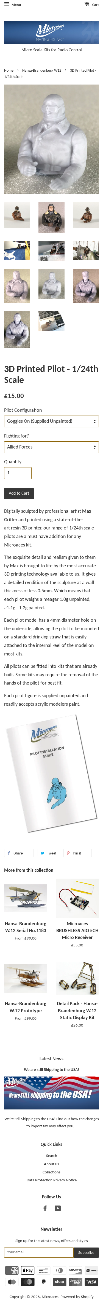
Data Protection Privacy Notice (52, 1180)
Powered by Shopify (77, 1297)
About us (51, 1164)
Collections (51, 1172)
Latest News (51, 1059)
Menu (16, 5)
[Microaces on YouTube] (58, 1210)
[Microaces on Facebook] (45, 1210)
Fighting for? (16, 436)
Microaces (50, 1297)
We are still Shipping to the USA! (51, 1070)
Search (51, 1156)
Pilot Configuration (23, 410)
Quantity (12, 462)
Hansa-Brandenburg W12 (41, 70)
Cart (95, 5)
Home (8, 70)
